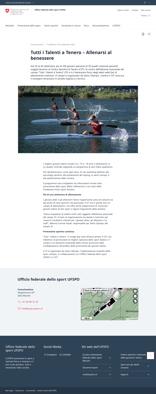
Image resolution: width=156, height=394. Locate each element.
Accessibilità (30, 390)
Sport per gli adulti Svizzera (130, 366)
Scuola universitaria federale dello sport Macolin (92, 357)
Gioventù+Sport (90, 367)
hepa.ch (124, 374)
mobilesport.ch (90, 374)
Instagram (52, 354)
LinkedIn (67, 354)
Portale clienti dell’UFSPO (47, 390)
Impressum (19, 390)
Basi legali (9, 390)
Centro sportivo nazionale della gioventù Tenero (133, 356)
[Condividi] (149, 34)
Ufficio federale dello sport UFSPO (50, 10)
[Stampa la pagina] (143, 34)
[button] (10, 25)
